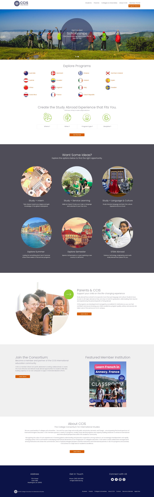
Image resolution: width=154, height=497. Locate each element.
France (58, 95)
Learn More (84, 314)
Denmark (59, 73)
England (59, 87)
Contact (118, 491)
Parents (96, 3)
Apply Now (137, 491)
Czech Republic (89, 95)
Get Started (77, 135)
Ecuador (59, 80)
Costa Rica (33, 95)
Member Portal (134, 3)
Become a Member (128, 491)
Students (88, 3)
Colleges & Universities (109, 3)
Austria (31, 80)
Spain (113, 80)
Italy (85, 87)
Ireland (86, 80)
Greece (86, 73)
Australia (32, 73)
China (31, 87)
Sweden (114, 87)
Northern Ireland (117, 73)
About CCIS (123, 3)
